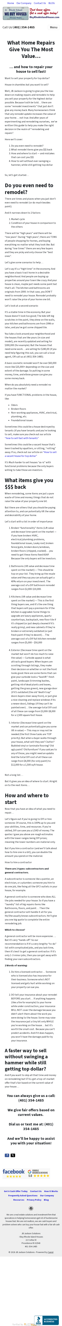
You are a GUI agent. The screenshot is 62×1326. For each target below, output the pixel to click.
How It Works (51, 1191)
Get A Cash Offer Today (16, 1191)
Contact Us (40, 3)
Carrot (50, 1252)
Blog (46, 1199)
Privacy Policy (34, 1199)
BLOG (51, 3)
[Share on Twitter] (13, 1155)
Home (10, 3)
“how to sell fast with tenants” (22, 438)
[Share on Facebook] (7, 1155)
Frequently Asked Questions (23, 1195)
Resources (18, 1199)
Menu (53, 27)
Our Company (24, 3)
